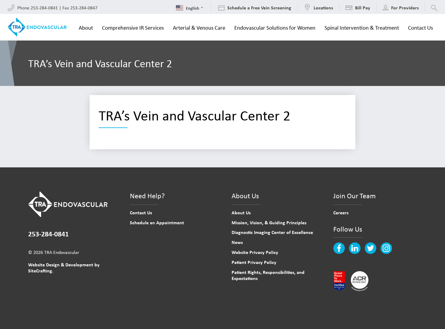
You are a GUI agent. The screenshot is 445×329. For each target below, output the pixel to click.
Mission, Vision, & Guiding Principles (269, 222)
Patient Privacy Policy (254, 262)
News (237, 242)
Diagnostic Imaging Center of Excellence (272, 232)
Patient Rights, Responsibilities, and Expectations (268, 275)
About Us (241, 212)
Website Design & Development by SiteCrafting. (64, 267)
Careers (340, 212)
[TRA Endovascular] (39, 27)
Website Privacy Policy (255, 252)
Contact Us (141, 212)
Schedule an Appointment (157, 222)
